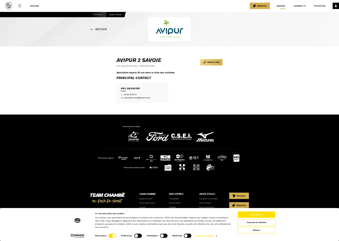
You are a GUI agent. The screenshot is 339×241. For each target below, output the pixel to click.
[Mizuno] (205, 142)
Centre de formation (147, 203)
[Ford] (157, 142)
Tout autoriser (256, 214)
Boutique (34, 6)
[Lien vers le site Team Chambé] (107, 198)
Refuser (256, 230)
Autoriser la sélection (256, 222)
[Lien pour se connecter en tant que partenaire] (336, 6)
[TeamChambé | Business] (9, 6)
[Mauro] (165, 158)
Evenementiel (174, 203)
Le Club (142, 207)
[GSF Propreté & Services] (137, 158)
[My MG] (236, 158)
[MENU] (20, 5)
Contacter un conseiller (208, 199)
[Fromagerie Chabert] (222, 158)
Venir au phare (205, 203)
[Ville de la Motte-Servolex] (210, 167)
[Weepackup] (208, 158)
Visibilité (172, 207)
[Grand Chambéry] (168, 167)
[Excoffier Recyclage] (133, 142)
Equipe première (146, 199)
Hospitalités (174, 199)
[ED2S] (194, 158)
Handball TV (300, 6)
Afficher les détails (205, 236)
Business (281, 6)
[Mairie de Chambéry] (196, 167)
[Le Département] (182, 167)
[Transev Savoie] (123, 158)
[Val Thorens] (180, 158)
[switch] (138, 236)
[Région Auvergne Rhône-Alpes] (154, 167)
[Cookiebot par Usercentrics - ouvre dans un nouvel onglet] (77, 236)
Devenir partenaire (206, 207)
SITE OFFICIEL (320, 6)
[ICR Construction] (151, 158)
